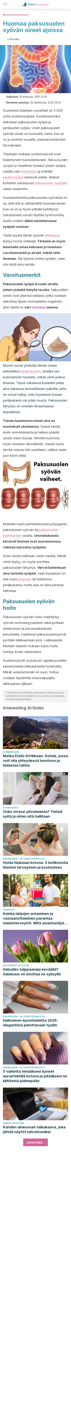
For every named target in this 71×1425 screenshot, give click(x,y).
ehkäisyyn (52, 235)
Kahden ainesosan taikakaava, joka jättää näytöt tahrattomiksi (34, 1129)
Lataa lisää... (35, 1142)
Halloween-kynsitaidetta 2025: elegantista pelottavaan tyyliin (30, 1022)
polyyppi (24, 579)
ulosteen (38, 307)
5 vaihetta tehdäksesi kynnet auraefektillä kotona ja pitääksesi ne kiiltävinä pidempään (35, 1076)
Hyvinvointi (11, 807)
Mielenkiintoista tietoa (16, 14)
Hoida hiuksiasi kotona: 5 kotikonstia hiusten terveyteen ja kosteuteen (35, 865)
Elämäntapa (11, 752)
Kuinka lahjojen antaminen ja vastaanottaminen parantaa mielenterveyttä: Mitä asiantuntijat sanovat (33, 918)
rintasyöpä (29, 171)
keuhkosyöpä (13, 177)
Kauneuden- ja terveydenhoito (24, 858)
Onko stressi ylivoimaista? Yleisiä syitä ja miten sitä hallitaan (32, 814)
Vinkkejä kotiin (13, 1123)
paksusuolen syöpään (51, 183)
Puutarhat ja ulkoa (16, 965)
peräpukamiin (30, 371)
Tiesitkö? (9, 909)
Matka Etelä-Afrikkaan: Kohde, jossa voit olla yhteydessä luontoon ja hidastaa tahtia (35, 761)
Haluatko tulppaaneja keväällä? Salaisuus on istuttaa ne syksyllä (32, 971)
